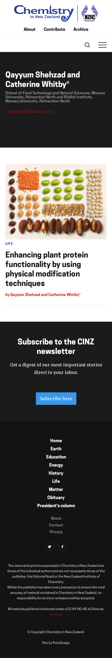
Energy (56, 465)
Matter (56, 490)
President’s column (56, 506)
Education (56, 457)
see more (56, 614)
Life (56, 482)
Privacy (56, 532)
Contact (56, 525)
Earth (56, 449)
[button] (102, 45)
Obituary (56, 498)
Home (56, 441)
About (30, 30)
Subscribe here (56, 398)
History (56, 473)
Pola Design (61, 643)
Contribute (54, 30)
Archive (80, 30)
